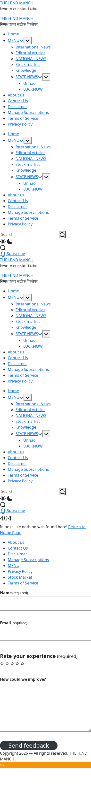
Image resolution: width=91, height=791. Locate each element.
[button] (45, 241)
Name (14, 592)
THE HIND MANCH (16, 3)
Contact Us (18, 548)
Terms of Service (23, 583)
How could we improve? (23, 679)
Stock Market (20, 577)
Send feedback (28, 745)
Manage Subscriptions (28, 559)
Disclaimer (17, 554)
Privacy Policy (20, 571)
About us (16, 542)
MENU (13, 565)
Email (13, 622)
